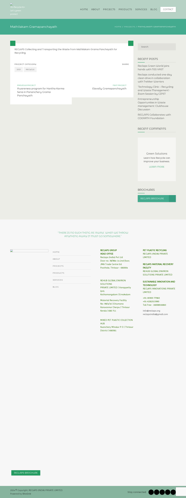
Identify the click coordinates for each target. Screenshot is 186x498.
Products (125, 9)
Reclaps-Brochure (26, 473)
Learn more (156, 167)
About (95, 9)
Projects (109, 9)
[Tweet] (126, 69)
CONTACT (168, 9)
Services (141, 9)
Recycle (30, 69)
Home (84, 9)
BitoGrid (27, 493)
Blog (153, 9)
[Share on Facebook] (120, 69)
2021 (19, 69)
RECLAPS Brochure (152, 198)
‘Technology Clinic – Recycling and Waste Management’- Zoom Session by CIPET (155, 90)
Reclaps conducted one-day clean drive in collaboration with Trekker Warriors (155, 78)
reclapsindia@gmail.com (155, 314)
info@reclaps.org (151, 310)
